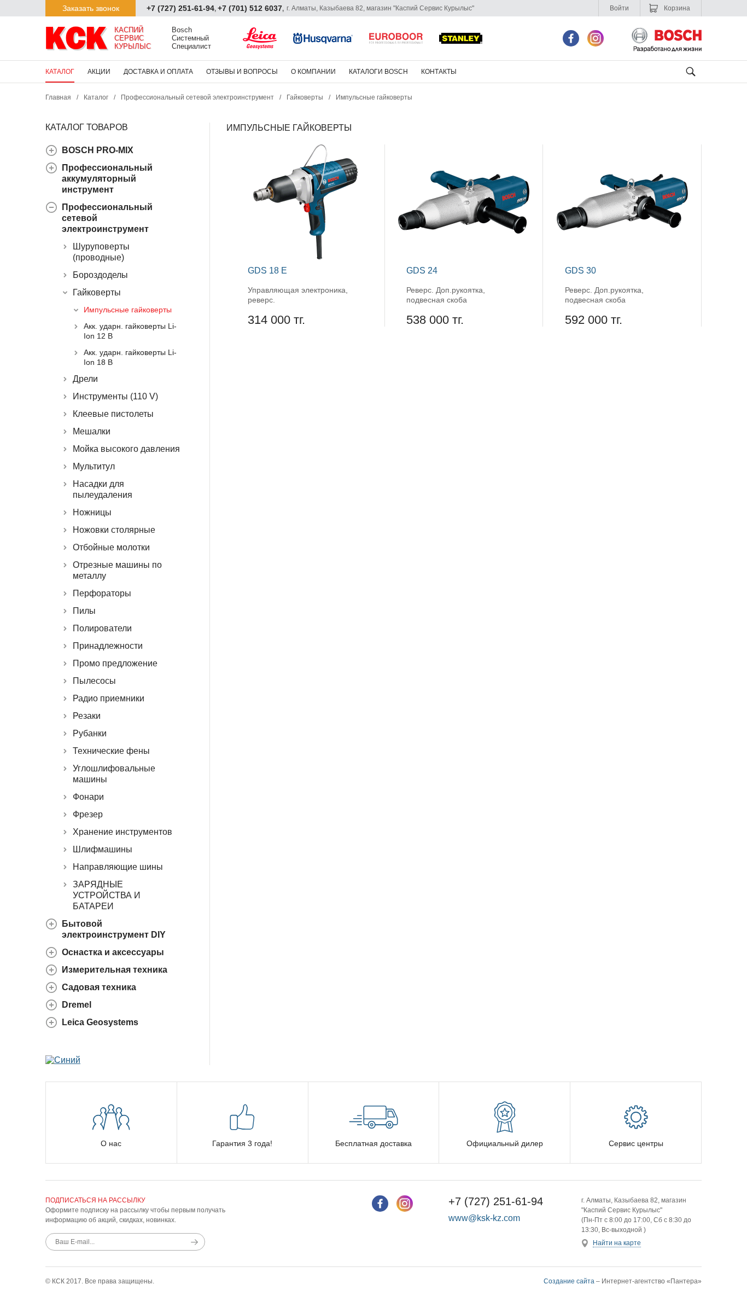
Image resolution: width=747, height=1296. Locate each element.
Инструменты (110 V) (115, 396)
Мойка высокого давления (126, 449)
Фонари (88, 796)
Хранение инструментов (122, 831)
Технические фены (111, 750)
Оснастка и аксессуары (113, 952)
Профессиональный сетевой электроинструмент (197, 97)
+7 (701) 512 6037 (250, 8)
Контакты (439, 71)
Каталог (59, 71)
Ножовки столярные (114, 529)
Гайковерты (305, 97)
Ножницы (92, 512)
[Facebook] (571, 38)
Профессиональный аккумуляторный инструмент (107, 178)
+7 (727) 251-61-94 (180, 8)
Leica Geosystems (100, 1022)
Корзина (676, 8)
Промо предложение (115, 663)
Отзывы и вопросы (242, 71)
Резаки (87, 715)
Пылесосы (94, 680)
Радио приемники (108, 698)
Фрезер (88, 814)
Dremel (76, 1004)
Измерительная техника (114, 969)
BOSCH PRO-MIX (97, 150)
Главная (58, 97)
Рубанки (90, 733)
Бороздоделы (100, 275)
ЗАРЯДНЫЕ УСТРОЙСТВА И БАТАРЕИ (107, 895)
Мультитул (94, 466)
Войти (619, 8)
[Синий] (62, 1060)
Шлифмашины (102, 849)
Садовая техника (99, 987)
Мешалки (91, 431)
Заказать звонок (90, 8)
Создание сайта (569, 1281)
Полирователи (102, 628)
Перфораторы (102, 593)
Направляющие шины (118, 866)
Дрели (85, 378)
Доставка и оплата (158, 71)
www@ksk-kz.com (484, 1218)
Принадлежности (108, 645)
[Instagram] (595, 38)
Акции (98, 71)
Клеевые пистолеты (113, 414)
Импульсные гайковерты (128, 309)
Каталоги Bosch (378, 71)
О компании (313, 71)
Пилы (84, 610)
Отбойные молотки (111, 547)
